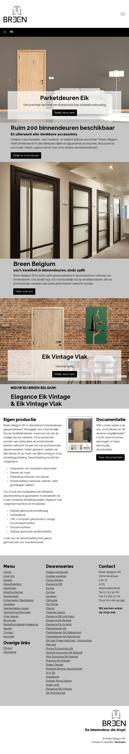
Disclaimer (9, 652)
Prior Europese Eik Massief (62, 656)
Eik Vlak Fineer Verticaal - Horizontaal (69, 640)
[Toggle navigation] (122, 14)
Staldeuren (52, 676)
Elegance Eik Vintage (59, 688)
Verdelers (9, 604)
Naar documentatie (110, 457)
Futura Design (54, 580)
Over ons (9, 576)
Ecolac (50, 588)
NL (5, 32)
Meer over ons (24, 291)
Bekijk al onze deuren (26, 155)
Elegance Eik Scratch (59, 624)
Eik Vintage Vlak (55, 692)
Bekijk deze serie (64, 112)
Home (7, 572)
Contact (8, 632)
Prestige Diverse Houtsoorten (64, 668)
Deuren (7, 580)
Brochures (9, 620)
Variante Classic (55, 612)
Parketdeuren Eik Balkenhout (63, 632)
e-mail (120, 600)
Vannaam (120, 742)
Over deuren (11, 616)
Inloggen (8, 636)
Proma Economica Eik (59, 648)
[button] (9, 80)
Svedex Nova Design (59, 680)
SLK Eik (50, 672)
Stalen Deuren (54, 664)
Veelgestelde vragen (16, 608)
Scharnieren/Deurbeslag (18, 600)
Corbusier (52, 600)
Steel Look (52, 684)
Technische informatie (17, 612)
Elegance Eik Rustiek (58, 620)
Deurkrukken (11, 596)
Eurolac (50, 592)
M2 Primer (52, 604)
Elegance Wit (54, 584)
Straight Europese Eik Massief (64, 652)
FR (11, 32)
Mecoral (51, 644)
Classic (50, 608)
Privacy (7, 648)
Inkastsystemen (13, 592)
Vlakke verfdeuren (57, 572)
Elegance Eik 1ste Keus (60, 616)
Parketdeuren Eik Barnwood (63, 636)
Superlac (51, 596)
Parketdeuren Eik (56, 628)
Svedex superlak (56, 576)
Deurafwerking (12, 584)
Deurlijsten (9, 588)
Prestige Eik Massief (58, 660)
